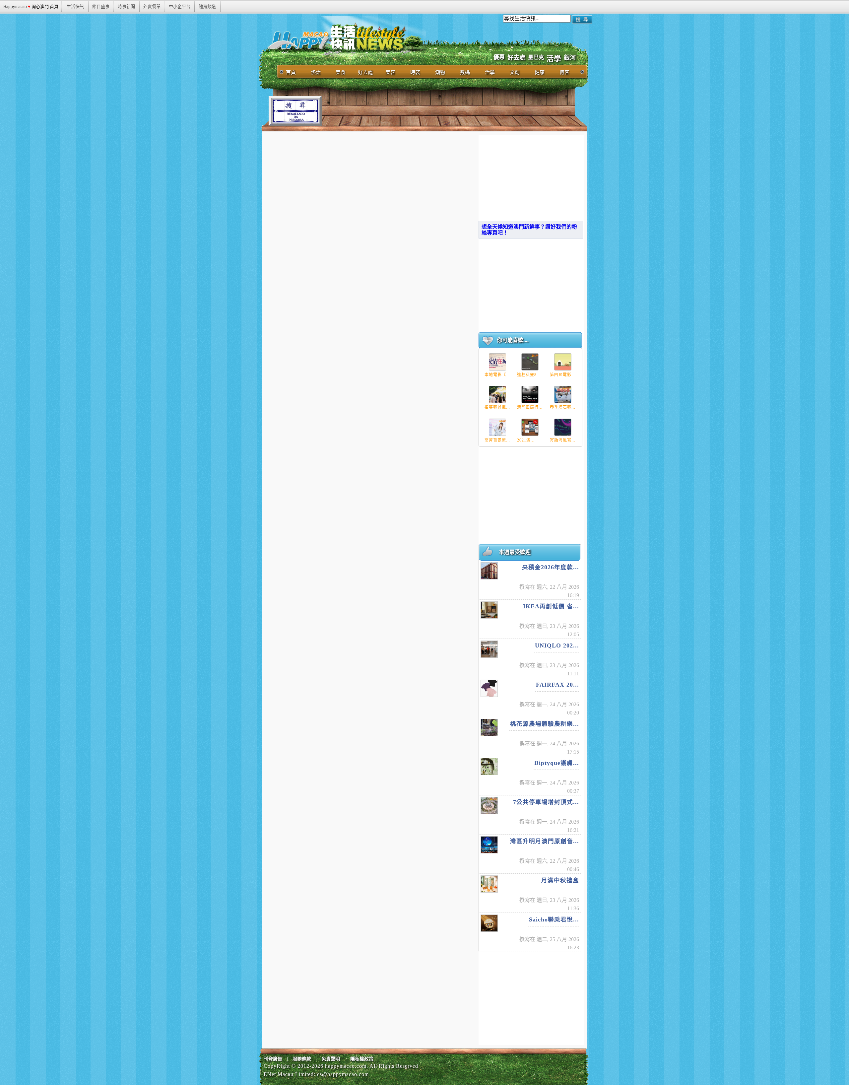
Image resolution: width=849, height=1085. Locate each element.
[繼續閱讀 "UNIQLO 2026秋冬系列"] (489, 649)
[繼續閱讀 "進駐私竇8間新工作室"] (530, 362)
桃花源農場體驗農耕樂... (544, 723)
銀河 (570, 57)
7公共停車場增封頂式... (546, 802)
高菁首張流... (497, 440)
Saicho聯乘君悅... (554, 919)
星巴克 (536, 57)
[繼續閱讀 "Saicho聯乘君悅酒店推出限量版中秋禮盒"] (489, 923)
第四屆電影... (562, 375)
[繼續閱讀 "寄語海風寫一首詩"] (562, 427)
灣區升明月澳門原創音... (544, 841)
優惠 (499, 57)
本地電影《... (497, 375)
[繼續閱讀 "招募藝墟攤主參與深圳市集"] (497, 394)
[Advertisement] (442, 111)
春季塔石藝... (562, 407)
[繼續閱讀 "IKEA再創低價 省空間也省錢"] (489, 610)
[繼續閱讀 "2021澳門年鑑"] (530, 427)
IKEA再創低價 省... (551, 606)
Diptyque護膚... (556, 763)
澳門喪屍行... (530, 407)
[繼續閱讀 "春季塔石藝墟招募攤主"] (562, 394)
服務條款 (302, 1058)
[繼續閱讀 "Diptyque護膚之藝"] (489, 766)
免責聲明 (330, 1058)
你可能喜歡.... (513, 340)
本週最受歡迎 (515, 552)
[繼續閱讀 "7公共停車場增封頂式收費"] (489, 805)
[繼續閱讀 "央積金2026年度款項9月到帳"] (489, 570)
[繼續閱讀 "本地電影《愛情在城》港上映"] (497, 362)
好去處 (516, 57)
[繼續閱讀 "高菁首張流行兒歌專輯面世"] (497, 427)
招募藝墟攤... (497, 407)
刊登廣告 (273, 1058)
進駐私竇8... (529, 375)
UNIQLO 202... (557, 645)
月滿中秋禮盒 (560, 880)
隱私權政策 (361, 1058)
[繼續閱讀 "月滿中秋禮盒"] (489, 884)
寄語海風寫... (562, 440)
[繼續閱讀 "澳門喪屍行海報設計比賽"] (530, 394)
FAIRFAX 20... (557, 684)
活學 (554, 59)
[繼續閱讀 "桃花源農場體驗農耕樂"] (489, 727)
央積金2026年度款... (550, 567)
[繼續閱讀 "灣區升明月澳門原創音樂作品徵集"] (489, 844)
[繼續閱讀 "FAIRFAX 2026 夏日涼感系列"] (489, 688)
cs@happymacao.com (343, 1074)
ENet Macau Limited (289, 1074)
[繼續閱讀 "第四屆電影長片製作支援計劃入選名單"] (562, 362)
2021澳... (526, 440)
